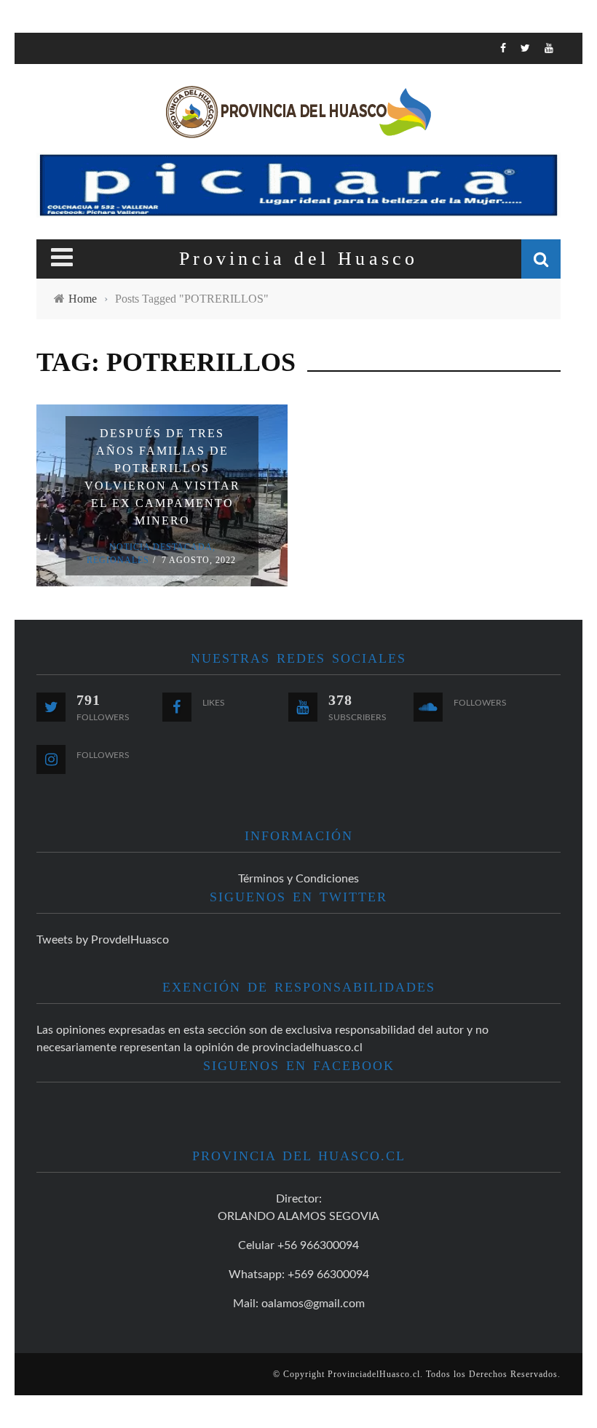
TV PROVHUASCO (83, 157)
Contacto (66, 247)
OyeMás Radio (79, 127)
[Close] (36, 54)
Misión (56, 187)
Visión (56, 217)
